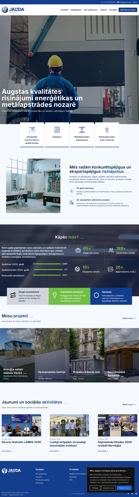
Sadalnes (73, 477)
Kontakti (113, 10)
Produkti (64, 10)
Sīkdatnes (39, 483)
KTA (71, 480)
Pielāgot (95, 488)
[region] (111, 480)
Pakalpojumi (76, 10)
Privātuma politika (42, 480)
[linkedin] (136, 494)
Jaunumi (39, 477)
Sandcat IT (81, 493)
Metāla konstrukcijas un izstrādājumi (83, 474)
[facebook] (132, 494)
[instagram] (128, 494)
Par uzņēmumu (91, 10)
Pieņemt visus (124, 488)
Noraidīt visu (108, 488)
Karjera (103, 10)
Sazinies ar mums (128, 10)
